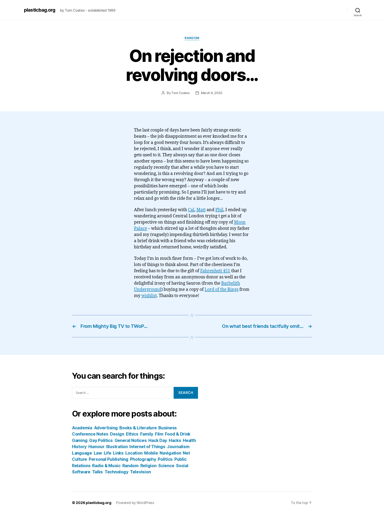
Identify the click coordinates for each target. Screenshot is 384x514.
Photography (143, 459)
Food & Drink (177, 434)
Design (117, 434)
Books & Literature (138, 427)
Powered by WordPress (135, 503)
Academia (82, 427)
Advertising (106, 427)
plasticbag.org (39, 10)
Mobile (151, 453)
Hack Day (157, 440)
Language (82, 453)
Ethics (132, 434)
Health (189, 440)
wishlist (149, 295)
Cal (191, 210)
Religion (148, 465)
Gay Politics (101, 440)
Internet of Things (147, 446)
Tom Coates (180, 93)
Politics (165, 459)
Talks (97, 471)
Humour (96, 446)
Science (166, 465)
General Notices (131, 440)
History (79, 446)
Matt (201, 210)
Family (146, 434)
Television (140, 471)
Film (159, 434)
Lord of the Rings (221, 289)
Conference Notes (90, 434)
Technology (116, 471)
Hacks (175, 440)
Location (134, 453)
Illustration (117, 446)
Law (98, 453)
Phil (219, 210)
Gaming (79, 440)
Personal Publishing (108, 459)
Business (167, 427)
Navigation (170, 453)
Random (192, 38)
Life (107, 453)
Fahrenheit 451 (215, 271)
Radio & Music (106, 465)
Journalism (178, 446)
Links (118, 453)
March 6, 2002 (212, 93)
